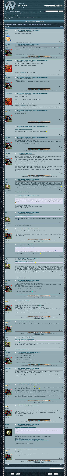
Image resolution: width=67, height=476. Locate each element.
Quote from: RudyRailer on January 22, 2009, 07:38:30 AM (24, 261)
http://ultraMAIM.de (23, 72)
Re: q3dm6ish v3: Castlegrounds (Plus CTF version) (28, 30)
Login (37, 21)
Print (61, 26)
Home (26, 21)
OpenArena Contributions (22, 24)
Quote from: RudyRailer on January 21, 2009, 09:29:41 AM (24, 247)
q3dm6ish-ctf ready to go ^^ (25, 300)
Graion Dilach (8, 368)
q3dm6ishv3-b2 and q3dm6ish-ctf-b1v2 (27, 320)
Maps (30, 24)
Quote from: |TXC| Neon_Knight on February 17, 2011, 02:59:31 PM (25, 427)
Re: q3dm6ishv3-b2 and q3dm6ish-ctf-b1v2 (27, 336)
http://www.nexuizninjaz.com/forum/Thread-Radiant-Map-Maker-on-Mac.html (29, 439)
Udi (6, 179)
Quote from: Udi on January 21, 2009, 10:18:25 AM (23, 246)
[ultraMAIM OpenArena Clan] (5, 75)
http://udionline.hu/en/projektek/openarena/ (21, 224)
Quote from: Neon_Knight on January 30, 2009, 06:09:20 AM (24, 339)
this (43, 123)
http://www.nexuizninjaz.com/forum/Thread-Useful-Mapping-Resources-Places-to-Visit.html (32, 440)
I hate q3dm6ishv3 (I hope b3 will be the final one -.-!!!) (29, 352)
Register (41, 21)
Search (33, 21)
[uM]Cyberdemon (8, 60)
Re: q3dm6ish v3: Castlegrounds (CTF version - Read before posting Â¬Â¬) (32, 60)
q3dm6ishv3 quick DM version (25, 153)
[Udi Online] (5, 193)
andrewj (6, 30)
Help (29, 21)
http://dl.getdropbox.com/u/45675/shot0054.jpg (24, 129)
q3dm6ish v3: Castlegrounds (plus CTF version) (41, 24)
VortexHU (7, 424)
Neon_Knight (7, 44)
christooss (7, 126)
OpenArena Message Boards (10, 24)
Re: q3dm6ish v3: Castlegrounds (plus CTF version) (28, 179)
